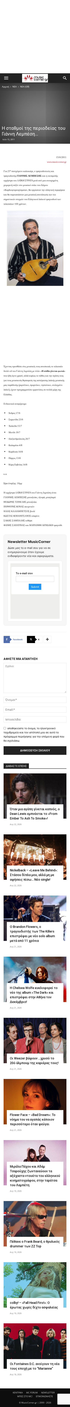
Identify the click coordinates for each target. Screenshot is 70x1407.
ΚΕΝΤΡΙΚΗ (18, 1392)
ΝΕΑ (14, 86)
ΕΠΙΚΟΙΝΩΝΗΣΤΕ (44, 1396)
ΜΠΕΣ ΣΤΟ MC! (24, 1396)
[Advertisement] (35, 37)
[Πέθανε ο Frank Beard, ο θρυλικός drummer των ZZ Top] (35, 1223)
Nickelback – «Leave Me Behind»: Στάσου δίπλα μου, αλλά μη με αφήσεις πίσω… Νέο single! (34, 874)
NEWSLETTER (48, 1392)
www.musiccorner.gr (56, 162)
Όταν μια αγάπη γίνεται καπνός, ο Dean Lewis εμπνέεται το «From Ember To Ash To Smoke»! (35, 813)
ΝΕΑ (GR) (24, 86)
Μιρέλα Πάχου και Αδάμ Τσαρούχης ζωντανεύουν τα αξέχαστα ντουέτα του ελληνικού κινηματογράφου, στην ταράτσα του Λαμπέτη (35, 1176)
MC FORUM (32, 1392)
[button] (6, 78)
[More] (48, 639)
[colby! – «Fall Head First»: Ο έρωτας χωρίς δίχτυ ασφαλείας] (35, 1285)
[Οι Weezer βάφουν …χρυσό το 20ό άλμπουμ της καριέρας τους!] (35, 1040)
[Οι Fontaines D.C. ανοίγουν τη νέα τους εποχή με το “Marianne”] (35, 1346)
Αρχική (5, 86)
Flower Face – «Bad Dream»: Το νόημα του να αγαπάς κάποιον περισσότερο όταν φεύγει (32, 1119)
